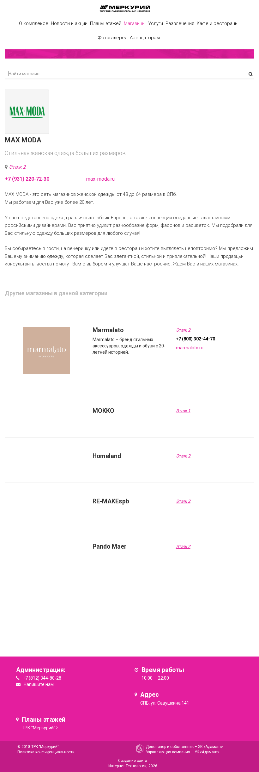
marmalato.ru (189, 347)
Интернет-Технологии (127, 766)
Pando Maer (110, 546)
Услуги (155, 23)
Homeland (107, 456)
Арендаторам (145, 37)
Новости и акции (69, 23)
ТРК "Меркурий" (38, 727)
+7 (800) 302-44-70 (195, 338)
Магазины (135, 23)
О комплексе (33, 23)
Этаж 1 (183, 410)
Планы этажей (105, 23)
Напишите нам (39, 684)
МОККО (103, 410)
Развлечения (180, 23)
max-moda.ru (100, 179)
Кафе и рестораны (217, 23)
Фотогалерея (112, 37)
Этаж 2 (17, 167)
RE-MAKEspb (111, 501)
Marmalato (108, 330)
